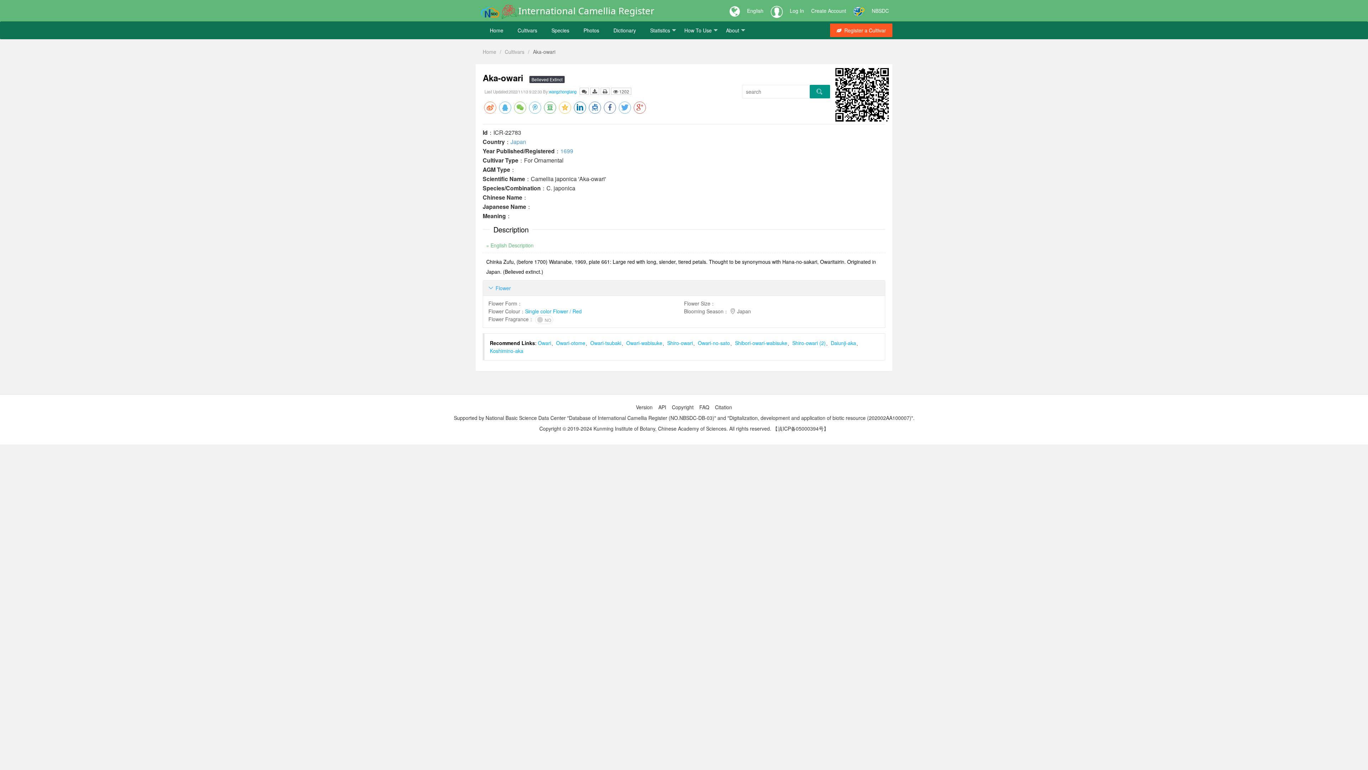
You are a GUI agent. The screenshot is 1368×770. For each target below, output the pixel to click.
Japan (518, 142)
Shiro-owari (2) (809, 342)
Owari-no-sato (714, 342)
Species (560, 30)
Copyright (683, 407)
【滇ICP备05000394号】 (801, 428)
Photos (591, 30)
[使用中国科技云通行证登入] (859, 10)
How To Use (698, 30)
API (662, 407)
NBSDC (880, 10)
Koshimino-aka (506, 350)
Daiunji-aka (843, 342)
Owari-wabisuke (644, 342)
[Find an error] (584, 91)
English (755, 10)
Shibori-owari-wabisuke (761, 342)
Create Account (828, 10)
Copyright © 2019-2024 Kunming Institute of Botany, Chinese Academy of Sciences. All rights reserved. (655, 428)
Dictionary (624, 30)
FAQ (704, 407)
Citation (723, 407)
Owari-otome (570, 342)
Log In (797, 10)
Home (496, 30)
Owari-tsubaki (605, 342)
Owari (544, 342)
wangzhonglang (562, 91)
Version (644, 407)
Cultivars (527, 30)
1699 (566, 151)
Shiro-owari (680, 342)
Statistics (660, 30)
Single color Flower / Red (553, 311)
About (732, 30)
